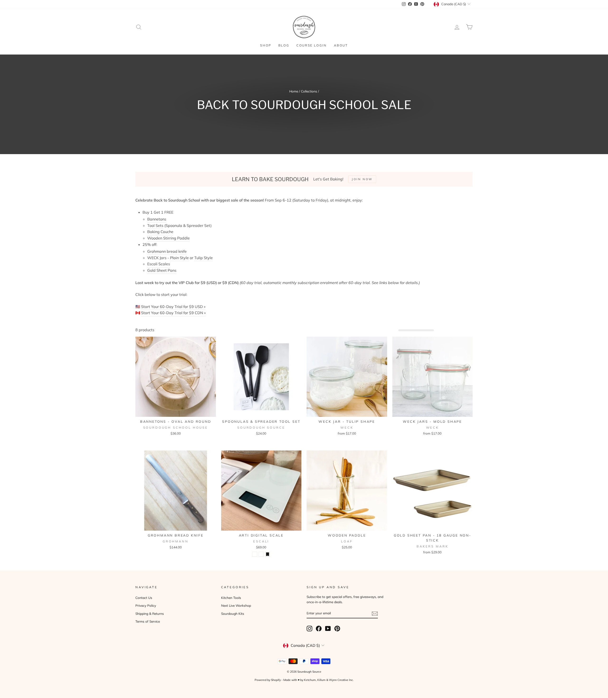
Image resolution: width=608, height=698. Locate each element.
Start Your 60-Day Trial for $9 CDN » (173, 312)
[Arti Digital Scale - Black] (267, 554)
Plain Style (179, 257)
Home (293, 91)
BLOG (283, 45)
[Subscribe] (375, 613)
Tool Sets (155, 225)
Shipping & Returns (149, 613)
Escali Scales (158, 264)
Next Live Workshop (236, 605)
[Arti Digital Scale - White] (254, 554)
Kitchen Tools (231, 598)
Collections (309, 91)
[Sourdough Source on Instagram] (309, 628)
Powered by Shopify (268, 680)
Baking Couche (160, 231)
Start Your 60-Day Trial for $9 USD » (173, 306)
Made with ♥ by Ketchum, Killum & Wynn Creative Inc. (318, 680)
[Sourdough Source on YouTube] (328, 628)
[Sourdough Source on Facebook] (319, 628)
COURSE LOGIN (311, 45)
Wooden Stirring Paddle (168, 238)
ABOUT (341, 45)
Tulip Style (203, 257)
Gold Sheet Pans (161, 270)
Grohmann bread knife (167, 251)
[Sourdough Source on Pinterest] (337, 628)
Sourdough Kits (232, 613)
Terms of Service (147, 621)
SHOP (265, 45)
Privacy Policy (145, 605)
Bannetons (156, 219)
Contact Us (143, 598)
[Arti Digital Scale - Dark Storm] (261, 554)
